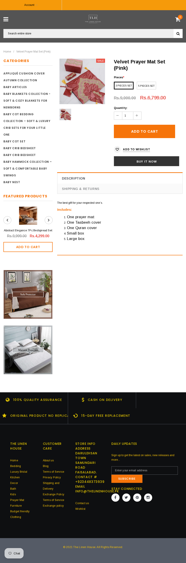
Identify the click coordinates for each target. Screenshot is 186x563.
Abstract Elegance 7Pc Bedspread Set (28, 230)
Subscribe (127, 479)
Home (7, 51)
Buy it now (147, 161)
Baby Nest (11, 182)
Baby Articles (15, 87)
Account (29, 5)
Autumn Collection (20, 80)
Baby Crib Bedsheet (19, 148)
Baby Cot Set (14, 141)
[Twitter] (126, 498)
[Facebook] (115, 498)
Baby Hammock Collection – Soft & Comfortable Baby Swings (27, 168)
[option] (82, 81)
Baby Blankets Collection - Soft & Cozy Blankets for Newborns (27, 100)
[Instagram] (148, 498)
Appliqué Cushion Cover (24, 73)
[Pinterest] (137, 498)
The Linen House (84, 547)
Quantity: (120, 108)
